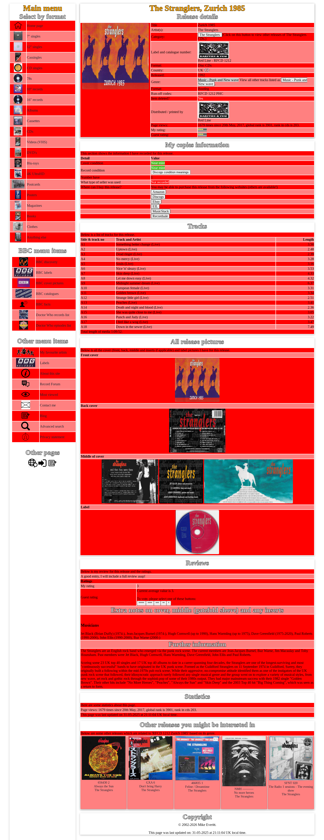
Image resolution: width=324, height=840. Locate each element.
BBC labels (44, 272)
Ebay (156, 201)
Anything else (36, 237)
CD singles (34, 68)
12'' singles (34, 47)
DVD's (32, 153)
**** (150, 603)
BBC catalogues (47, 294)
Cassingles (34, 57)
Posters (32, 195)
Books (31, 216)
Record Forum (50, 384)
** (163, 603)
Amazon (158, 192)
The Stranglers (210, 35)
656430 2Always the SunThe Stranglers (104, 786)
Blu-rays (33, 163)
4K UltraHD (36, 174)
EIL (155, 206)
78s (29, 78)
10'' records (35, 89)
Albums (32, 110)
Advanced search (52, 426)
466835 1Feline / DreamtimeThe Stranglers (197, 786)
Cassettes (33, 121)
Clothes (32, 227)
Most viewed (49, 395)
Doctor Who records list (52, 315)
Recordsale (160, 216)
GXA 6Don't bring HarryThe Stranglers (150, 786)
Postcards (33, 184)
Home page (35, 26)
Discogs (158, 197)
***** (141, 603)
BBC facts (43, 304)
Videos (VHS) (37, 142)
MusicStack (161, 211)
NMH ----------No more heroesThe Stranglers (244, 792)
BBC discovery (46, 262)
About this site (50, 373)
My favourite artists (53, 352)
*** (157, 603)
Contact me (48, 405)
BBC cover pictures (49, 283)
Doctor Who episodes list (53, 325)
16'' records (35, 100)
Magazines (34, 205)
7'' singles (33, 36)
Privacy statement (52, 437)
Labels (44, 363)
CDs (30, 131)
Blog (43, 416)
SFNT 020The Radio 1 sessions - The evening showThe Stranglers (291, 788)
